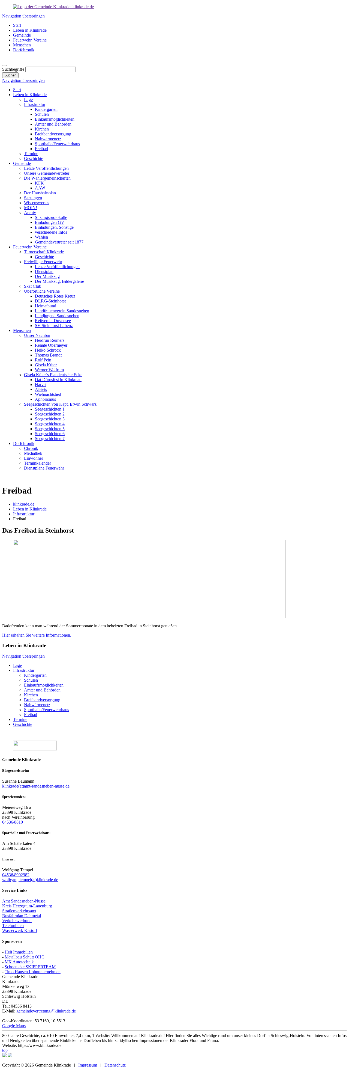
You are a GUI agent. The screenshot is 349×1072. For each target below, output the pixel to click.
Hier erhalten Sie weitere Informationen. (36, 635)
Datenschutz (115, 1065)
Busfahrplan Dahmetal (21, 915)
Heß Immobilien (19, 952)
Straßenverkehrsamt (19, 910)
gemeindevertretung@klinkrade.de (46, 1011)
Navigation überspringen (23, 16)
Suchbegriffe (13, 69)
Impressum (87, 1065)
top (5, 1050)
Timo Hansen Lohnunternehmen (33, 971)
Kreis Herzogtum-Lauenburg (27, 906)
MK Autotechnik (19, 962)
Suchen (10, 75)
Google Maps (14, 1025)
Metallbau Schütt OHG (25, 957)
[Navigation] (4, 65)
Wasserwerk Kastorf (19, 930)
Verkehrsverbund (17, 920)
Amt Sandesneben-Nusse (24, 901)
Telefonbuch (13, 925)
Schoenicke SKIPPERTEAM (30, 966)
